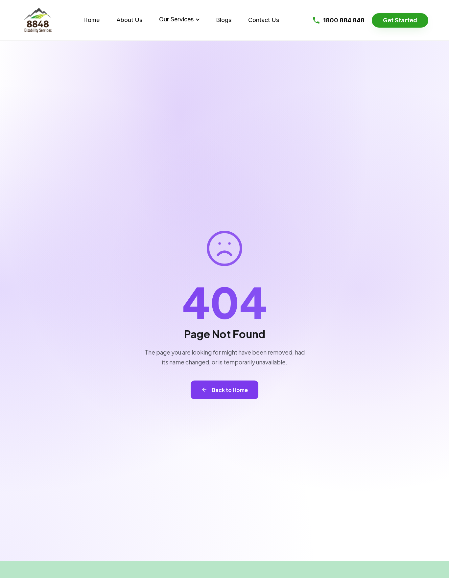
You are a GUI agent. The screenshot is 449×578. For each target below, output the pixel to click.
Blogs (223, 19)
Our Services (176, 19)
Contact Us (263, 19)
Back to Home (230, 389)
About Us (129, 19)
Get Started (400, 20)
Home (91, 19)
